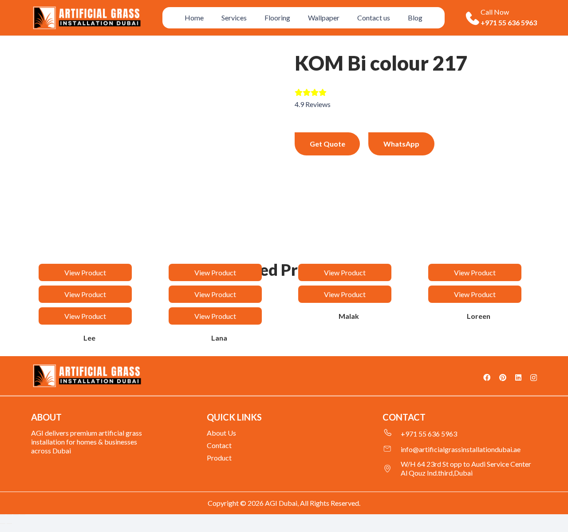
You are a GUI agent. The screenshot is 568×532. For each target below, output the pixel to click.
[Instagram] (533, 378)
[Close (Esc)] (22, 514)
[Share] (16, 514)
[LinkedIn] (518, 377)
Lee (89, 337)
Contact (219, 445)
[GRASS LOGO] (86, 376)
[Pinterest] (502, 377)
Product (219, 457)
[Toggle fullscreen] (9, 514)
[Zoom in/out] (2, 514)
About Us (221, 433)
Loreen (478, 316)
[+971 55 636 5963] (392, 434)
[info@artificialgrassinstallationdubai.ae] (392, 449)
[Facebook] (486, 377)
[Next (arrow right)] (9, 523)
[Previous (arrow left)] (2, 523)
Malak (349, 316)
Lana (219, 337)
